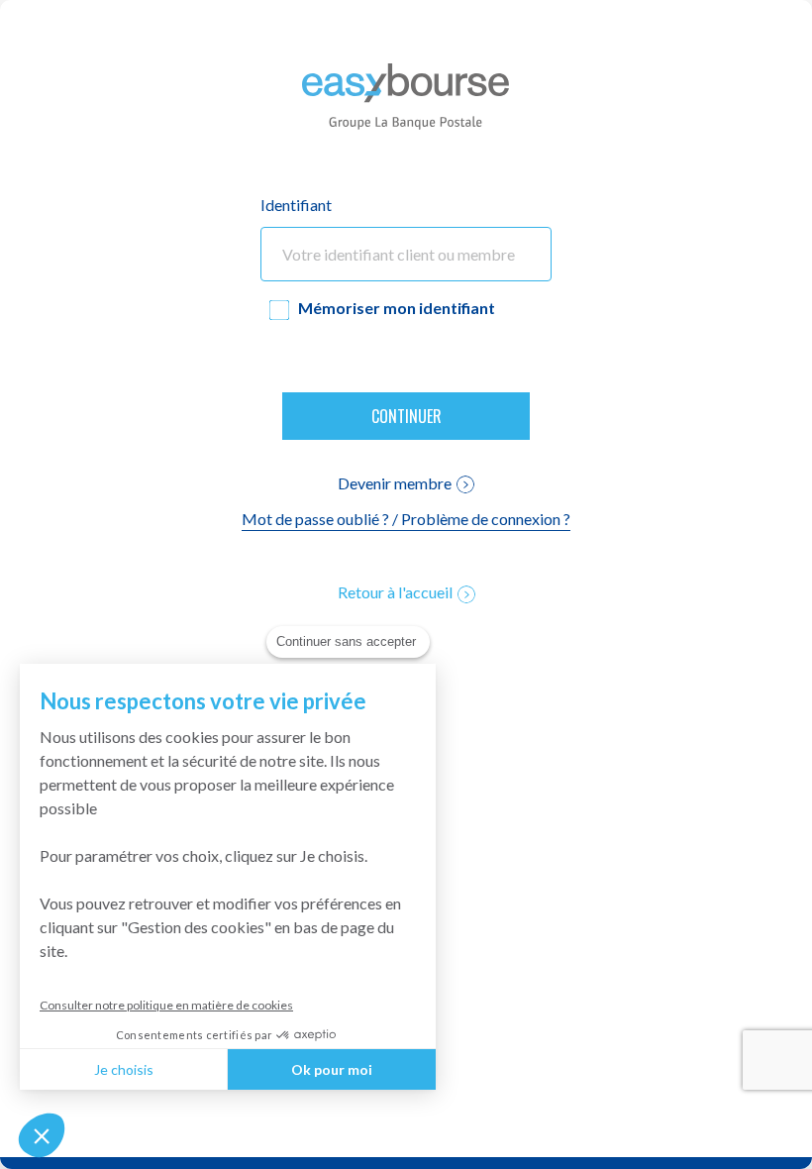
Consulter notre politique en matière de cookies (166, 1005)
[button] (41, 1135)
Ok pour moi (331, 1069)
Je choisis (123, 1069)
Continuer (406, 416)
